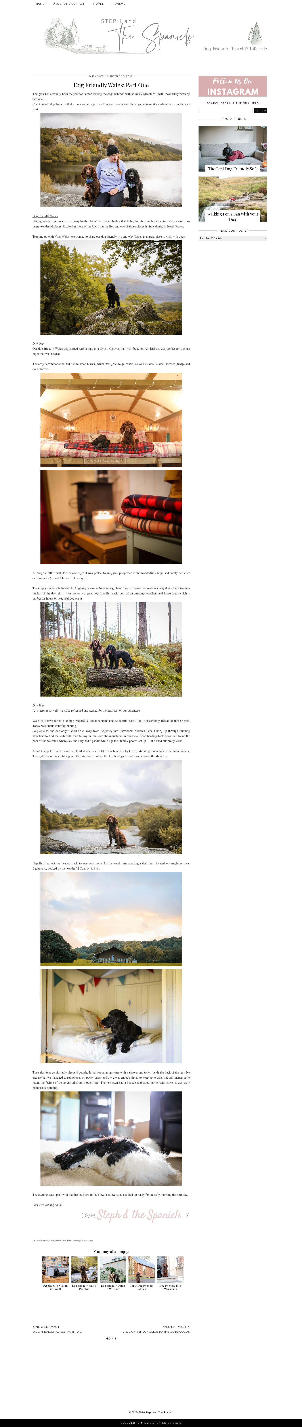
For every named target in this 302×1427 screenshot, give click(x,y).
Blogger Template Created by (151, 1422)
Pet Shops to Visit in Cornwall (55, 1287)
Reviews (119, 3)
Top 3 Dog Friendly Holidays (141, 1287)
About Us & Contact (69, 3)
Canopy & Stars (90, 868)
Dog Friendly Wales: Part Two (84, 1287)
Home (40, 3)
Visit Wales (62, 236)
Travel (98, 3)
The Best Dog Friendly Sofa (233, 168)
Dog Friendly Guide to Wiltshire (113, 1287)
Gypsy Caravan (110, 348)
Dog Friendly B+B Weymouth (170, 1287)
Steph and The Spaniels (159, 1412)
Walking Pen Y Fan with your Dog (232, 216)
